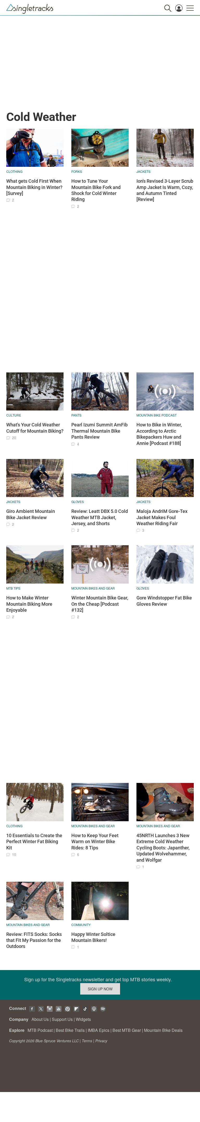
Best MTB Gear (127, 1030)
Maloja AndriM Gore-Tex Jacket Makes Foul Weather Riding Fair (162, 517)
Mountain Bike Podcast (156, 415)
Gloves (77, 501)
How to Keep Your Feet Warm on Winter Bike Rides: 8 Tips (94, 841)
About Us (40, 1019)
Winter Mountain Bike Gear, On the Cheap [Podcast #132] (99, 604)
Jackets (143, 171)
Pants (76, 415)
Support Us (62, 1019)
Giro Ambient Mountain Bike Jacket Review (30, 514)
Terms (87, 1040)
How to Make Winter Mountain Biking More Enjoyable (29, 604)
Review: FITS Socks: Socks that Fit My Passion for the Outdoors (34, 940)
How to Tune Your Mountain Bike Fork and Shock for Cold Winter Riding (96, 190)
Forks (76, 171)
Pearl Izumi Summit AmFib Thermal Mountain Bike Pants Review (99, 431)
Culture (13, 415)
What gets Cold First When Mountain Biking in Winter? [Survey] (34, 187)
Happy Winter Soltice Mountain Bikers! (93, 937)
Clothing (14, 171)
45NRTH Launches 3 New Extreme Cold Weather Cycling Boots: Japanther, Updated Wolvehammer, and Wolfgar (163, 848)
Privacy (101, 1040)
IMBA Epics (98, 1030)
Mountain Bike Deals (163, 1030)
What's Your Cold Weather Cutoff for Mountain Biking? (35, 427)
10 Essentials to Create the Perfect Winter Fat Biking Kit (34, 841)
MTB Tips (13, 588)
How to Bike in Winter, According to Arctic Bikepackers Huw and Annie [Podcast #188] (159, 434)
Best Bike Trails (70, 1030)
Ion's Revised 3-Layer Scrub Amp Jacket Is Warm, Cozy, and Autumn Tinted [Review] (164, 190)
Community (81, 924)
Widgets (83, 1019)
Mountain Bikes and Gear (93, 588)
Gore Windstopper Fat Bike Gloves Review (164, 600)
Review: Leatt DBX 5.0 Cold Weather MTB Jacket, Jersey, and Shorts (99, 517)
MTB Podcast (40, 1030)
